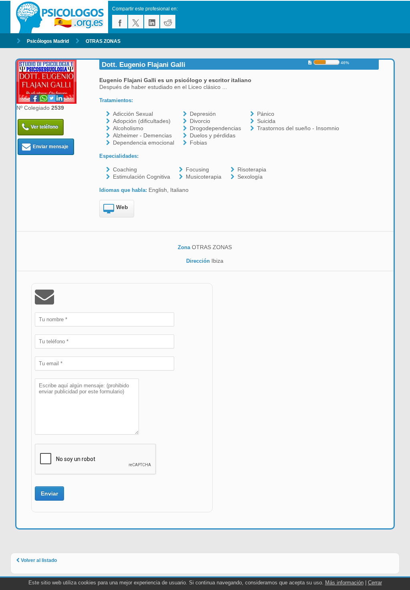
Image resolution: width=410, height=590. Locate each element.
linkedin (151, 21)
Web (122, 207)
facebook (119, 21)
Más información (344, 583)
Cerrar (375, 583)
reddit (167, 21)
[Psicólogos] (61, 17)
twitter (135, 21)
